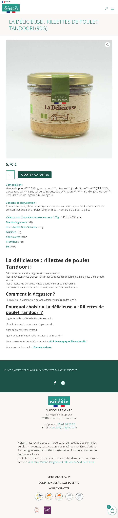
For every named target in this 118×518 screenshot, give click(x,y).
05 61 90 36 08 (66, 424)
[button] (107, 44)
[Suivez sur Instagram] (63, 383)
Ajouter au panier (35, 175)
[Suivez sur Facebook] (55, 383)
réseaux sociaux (42, 347)
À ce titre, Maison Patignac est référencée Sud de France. (61, 462)
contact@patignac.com (63, 427)
